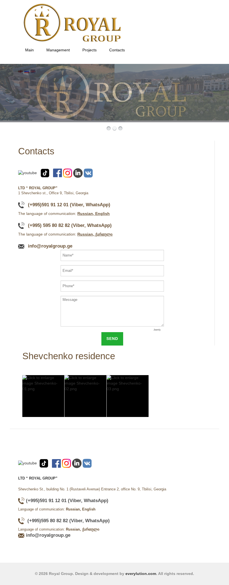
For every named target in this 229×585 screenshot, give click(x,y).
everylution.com (140, 573)
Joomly (157, 330)
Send (112, 338)
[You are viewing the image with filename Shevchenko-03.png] (128, 396)
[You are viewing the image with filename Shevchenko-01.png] (43, 396)
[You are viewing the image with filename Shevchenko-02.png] (85, 396)
